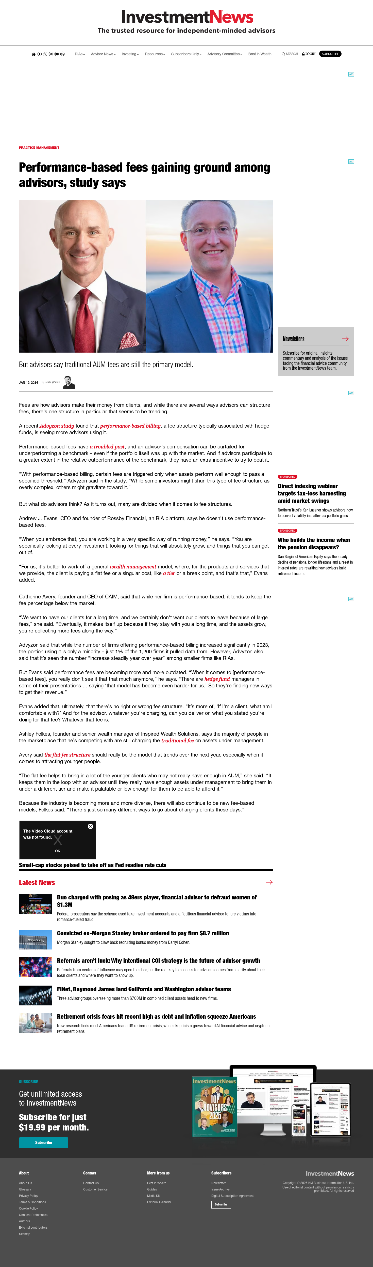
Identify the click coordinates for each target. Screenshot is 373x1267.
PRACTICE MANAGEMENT (39, 147)
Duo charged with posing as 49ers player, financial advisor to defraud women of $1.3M (157, 901)
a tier (169, 573)
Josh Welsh (52, 382)
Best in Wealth (260, 54)
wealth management (133, 566)
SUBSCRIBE (330, 54)
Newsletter (218, 1183)
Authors (24, 1221)
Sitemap (24, 1234)
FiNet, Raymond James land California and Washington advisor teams (144, 989)
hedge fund (217, 679)
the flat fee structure (67, 755)
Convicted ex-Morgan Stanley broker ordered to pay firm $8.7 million (143, 933)
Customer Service (95, 1189)
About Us (25, 1183)
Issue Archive (220, 1189)
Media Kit (153, 1196)
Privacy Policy (28, 1196)
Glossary (25, 1189)
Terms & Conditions (32, 1202)
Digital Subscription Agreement (232, 1196)
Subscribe (43, 1142)
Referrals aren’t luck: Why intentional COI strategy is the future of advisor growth (158, 960)
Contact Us (91, 1183)
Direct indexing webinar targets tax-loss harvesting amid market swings (312, 493)
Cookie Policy (28, 1208)
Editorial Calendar (159, 1202)
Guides (152, 1189)
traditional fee (177, 740)
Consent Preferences (33, 1215)
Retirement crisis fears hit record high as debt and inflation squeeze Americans (156, 1016)
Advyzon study (57, 426)
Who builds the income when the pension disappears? (314, 543)
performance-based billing (130, 426)
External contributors (33, 1227)
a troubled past (107, 446)
